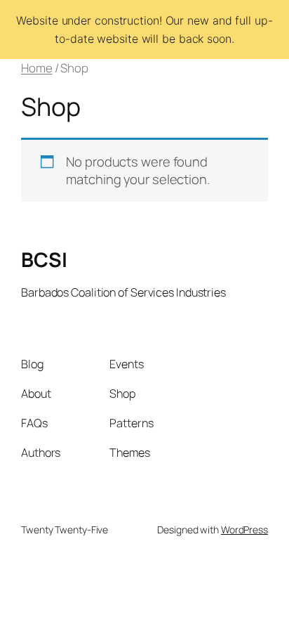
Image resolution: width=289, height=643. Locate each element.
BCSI (44, 259)
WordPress (244, 529)
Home (37, 68)
